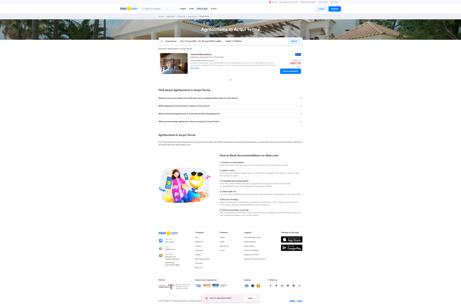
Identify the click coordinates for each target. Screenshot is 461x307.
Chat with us (169, 242)
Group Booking (250, 242)
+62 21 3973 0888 (172, 265)
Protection (199, 263)
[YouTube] (288, 286)
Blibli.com (199, 268)
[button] (230, 98)
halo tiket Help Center (252, 237)
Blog (197, 237)
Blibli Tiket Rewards (308, 2)
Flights (222, 237)
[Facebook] (271, 286)
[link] (321, 9)
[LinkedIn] (282, 286)
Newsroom (199, 242)
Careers (198, 246)
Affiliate (198, 255)
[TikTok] (299, 286)
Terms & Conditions (251, 250)
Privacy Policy (249, 246)
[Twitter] (276, 286)
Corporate (199, 250)
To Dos (222, 250)
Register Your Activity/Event (254, 259)
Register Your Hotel (251, 255)
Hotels (222, 242)
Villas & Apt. (224, 246)
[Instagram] (294, 286)
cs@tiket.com (170, 249)
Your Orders (323, 2)
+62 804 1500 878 (172, 259)
